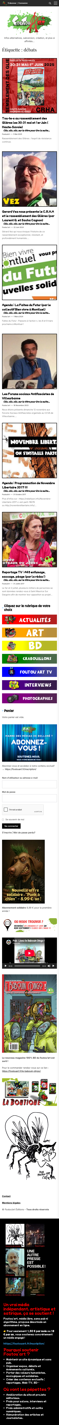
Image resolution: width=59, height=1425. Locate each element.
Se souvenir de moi (14, 819)
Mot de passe (8, 792)
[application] (29, 953)
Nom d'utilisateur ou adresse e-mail (20, 777)
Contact (6, 1196)
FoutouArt (6, 134)
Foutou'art (6, 227)
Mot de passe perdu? (24, 832)
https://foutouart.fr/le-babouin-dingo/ (21, 1071)
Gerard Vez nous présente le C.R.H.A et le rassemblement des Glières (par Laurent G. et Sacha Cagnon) (28, 216)
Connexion (23, 3)
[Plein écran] (53, 966)
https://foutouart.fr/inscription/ (20, 769)
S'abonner (12, 3)
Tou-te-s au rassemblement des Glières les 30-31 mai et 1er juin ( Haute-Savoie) (25, 123)
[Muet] (49, 966)
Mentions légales (11, 1202)
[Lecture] (5, 966)
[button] (55, 3)
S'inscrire (7, 832)
